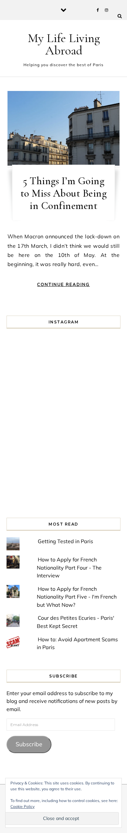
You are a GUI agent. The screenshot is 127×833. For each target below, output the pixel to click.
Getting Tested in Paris (65, 541)
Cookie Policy (22, 806)
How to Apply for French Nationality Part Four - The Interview (69, 567)
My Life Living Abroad (64, 44)
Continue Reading (63, 284)
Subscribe (29, 744)
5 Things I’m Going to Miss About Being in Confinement (64, 193)
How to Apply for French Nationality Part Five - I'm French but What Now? (77, 597)
